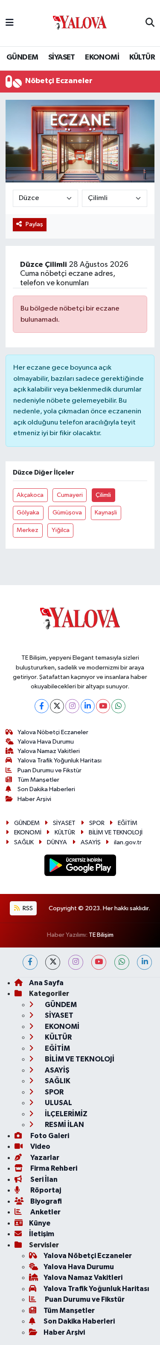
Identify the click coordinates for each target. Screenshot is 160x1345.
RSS (27, 908)
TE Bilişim (101, 935)
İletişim (41, 1233)
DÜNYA (57, 842)
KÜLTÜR (142, 57)
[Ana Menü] (10, 23)
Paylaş (34, 224)
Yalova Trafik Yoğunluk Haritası (59, 760)
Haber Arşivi (34, 799)
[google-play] (80, 866)
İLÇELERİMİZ (65, 1114)
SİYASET (61, 57)
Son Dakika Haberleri (46, 789)
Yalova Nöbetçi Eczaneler (52, 732)
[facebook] (30, 962)
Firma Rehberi (53, 1168)
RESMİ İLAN (64, 1124)
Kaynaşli (106, 512)
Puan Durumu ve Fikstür (49, 770)
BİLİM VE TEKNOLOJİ (116, 832)
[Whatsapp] (118, 706)
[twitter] (52, 962)
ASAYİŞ (91, 842)
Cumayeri (70, 495)
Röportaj (45, 1190)
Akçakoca (30, 495)
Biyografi (45, 1201)
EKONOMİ (102, 57)
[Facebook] (42, 706)
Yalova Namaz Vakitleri (48, 751)
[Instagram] (72, 706)
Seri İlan (43, 1179)
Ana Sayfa (46, 982)
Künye (39, 1223)
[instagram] (75, 962)
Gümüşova (67, 512)
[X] (57, 706)
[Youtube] (103, 706)
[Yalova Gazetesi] (80, 23)
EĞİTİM (127, 823)
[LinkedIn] (88, 706)
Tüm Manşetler (38, 780)
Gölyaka (28, 512)
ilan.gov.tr (128, 842)
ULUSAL (58, 1102)
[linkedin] (144, 962)
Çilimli (103, 495)
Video (39, 1146)
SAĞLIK (24, 842)
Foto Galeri (49, 1135)
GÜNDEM (22, 57)
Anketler (45, 1212)
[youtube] (98, 962)
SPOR (97, 823)
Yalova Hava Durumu (45, 741)
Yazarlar (44, 1157)
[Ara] (149, 23)
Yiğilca (61, 530)
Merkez (27, 530)
